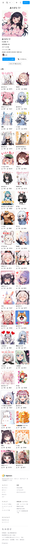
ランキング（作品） (7, 504)
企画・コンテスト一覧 (22, 504)
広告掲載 (12, 539)
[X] (3, 529)
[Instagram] (8, 529)
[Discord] (5, 529)
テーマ (3, 492)
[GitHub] (11, 529)
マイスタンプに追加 (9, 59)
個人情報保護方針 (12, 533)
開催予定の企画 (20, 508)
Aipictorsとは (5, 520)
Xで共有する (23, 59)
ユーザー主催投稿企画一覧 (22, 511)
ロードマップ (5, 522)
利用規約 (4, 533)
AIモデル (4, 494)
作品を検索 (19, 487)
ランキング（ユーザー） (7, 507)
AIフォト (4, 490)
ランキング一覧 (6, 510)
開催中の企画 (20, 506)
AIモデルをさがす (21, 492)
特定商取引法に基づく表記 (8, 535)
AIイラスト (5, 487)
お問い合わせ (5, 539)
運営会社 (22, 539)
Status (17, 539)
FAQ (22, 537)
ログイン (26, 2)
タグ (3, 496)
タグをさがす (20, 490)
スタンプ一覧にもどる (15, 63)
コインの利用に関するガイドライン (11, 537)
